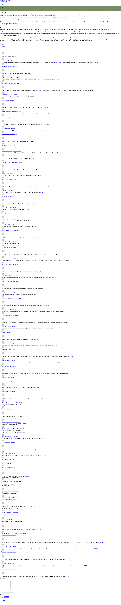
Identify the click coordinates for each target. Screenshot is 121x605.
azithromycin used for (5, 83)
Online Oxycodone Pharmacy (6, 474)
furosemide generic (5, 258)
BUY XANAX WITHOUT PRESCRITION (8, 428)
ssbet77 (3, 173)
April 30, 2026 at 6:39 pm (17, 402)
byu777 (3, 196)
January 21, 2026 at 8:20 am (14, 151)
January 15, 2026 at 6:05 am (10, 94)
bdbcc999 (3, 574)
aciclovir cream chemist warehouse (7, 139)
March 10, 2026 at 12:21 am (8, 343)
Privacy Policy (4, 600)
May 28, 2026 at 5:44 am (15, 436)
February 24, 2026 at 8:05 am (12, 264)
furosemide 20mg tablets (5, 241)
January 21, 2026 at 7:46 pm (12, 156)
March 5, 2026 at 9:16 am (7, 332)
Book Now (3, 2)
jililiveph (3, 100)
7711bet (3, 343)
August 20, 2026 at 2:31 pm (10, 546)
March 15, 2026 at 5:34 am (11, 366)
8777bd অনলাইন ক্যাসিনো (26, 529)
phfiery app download (57, 62)
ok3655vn (3, 179)
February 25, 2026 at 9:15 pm (11, 281)
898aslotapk (3, 546)
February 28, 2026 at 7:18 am (11, 326)
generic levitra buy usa (5, 168)
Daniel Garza (4, 66)
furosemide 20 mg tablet (5, 224)
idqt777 (3, 563)
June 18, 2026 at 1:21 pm (11, 497)
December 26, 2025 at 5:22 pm (10, 66)
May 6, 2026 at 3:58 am (11, 409)
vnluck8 (72, 356)
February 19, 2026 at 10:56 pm (14, 241)
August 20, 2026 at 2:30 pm (9, 540)
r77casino (3, 540)
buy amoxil (3, 309)
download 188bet (4, 326)
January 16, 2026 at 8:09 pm (8, 128)
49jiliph (3, 122)
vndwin (47, 398)
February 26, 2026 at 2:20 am (12, 292)
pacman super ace (4, 409)
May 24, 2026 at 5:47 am (19, 428)
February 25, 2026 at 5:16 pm (10, 275)
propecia (3, 213)
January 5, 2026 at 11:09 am (15, 77)
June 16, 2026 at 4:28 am (12, 491)
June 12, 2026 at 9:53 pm (15, 481)
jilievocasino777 (4, 453)
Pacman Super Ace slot (41, 367)
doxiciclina (3, 247)
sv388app (48, 186)
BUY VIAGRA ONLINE (6, 422)
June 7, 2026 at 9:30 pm (9, 442)
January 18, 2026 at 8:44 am (9, 145)
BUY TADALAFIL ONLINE (6, 436)
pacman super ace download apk (90, 410)
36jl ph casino (18, 254)
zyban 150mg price (5, 134)
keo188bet (3, 190)
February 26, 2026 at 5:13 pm (9, 309)
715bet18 (3, 385)
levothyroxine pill (4, 315)
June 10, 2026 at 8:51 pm (13, 459)
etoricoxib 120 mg (4, 264)
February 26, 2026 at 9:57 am (14, 298)
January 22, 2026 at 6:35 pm (15, 162)
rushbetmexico (66, 373)
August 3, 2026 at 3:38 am (8, 527)
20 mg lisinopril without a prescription (7, 402)
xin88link (3, 360)
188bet (3, 377)
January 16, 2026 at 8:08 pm (10, 117)
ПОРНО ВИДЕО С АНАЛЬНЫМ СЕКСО (9, 533)
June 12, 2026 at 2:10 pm (15, 474)
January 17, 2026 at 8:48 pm (16, 139)
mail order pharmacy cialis (40, 90)
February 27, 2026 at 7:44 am (11, 315)
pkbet (3, 332)
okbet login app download (44, 559)
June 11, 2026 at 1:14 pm (12, 467)
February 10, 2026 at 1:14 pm (8, 196)
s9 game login (4, 207)
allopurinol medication (5, 230)
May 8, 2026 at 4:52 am (12, 414)
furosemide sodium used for (6, 151)
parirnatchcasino (45, 449)
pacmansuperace (4, 366)
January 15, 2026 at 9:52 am (15, 111)
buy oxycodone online (5, 519)
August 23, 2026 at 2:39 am (9, 557)
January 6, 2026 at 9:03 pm (13, 83)
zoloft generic (4, 275)
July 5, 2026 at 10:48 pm (12, 512)
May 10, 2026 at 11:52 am (14, 422)
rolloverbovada (4, 552)
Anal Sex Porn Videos (15, 508)
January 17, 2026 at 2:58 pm (12, 134)
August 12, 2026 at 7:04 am (20, 533)
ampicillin (3, 145)
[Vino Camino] (5, 0)
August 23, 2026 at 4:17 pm (8, 563)
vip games (3, 391)
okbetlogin (3, 557)
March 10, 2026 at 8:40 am (9, 349)
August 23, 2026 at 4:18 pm (13, 569)
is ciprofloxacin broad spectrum (6, 162)
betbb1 (39, 339)
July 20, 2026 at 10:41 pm (13, 519)
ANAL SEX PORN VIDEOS (6, 481)
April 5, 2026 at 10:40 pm (8, 377)
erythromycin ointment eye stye (6, 111)
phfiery (3, 60)
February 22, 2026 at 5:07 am (12, 258)
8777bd (3, 527)
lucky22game (4, 94)
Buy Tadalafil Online (5, 414)
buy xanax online (4, 497)
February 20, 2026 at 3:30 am (9, 247)
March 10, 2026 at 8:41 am (9, 360)
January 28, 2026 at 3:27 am (13, 168)
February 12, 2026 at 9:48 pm (10, 207)
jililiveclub (46, 107)
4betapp (3, 128)
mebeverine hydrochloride (6, 298)
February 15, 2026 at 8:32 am (9, 213)
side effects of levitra (5, 156)
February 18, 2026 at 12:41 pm (14, 224)
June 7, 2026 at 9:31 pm (10, 453)
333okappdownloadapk (5, 569)
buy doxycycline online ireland (6, 77)
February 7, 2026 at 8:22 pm (9, 179)
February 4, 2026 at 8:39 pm (8, 173)
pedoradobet (4, 442)
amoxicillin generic (5, 292)
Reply (14, 60)
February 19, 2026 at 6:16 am (13, 230)
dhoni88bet (3, 349)
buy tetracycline (4, 281)
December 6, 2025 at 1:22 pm (8, 60)
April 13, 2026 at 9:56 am (9, 385)
